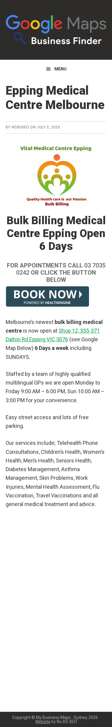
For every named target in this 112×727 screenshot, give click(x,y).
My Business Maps (56, 30)
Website (42, 721)
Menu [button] (60, 69)
